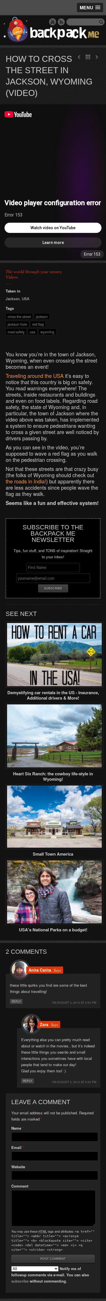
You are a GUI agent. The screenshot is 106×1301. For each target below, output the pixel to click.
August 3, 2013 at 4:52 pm (76, 1003)
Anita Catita (40, 970)
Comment (19, 1186)
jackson (42, 316)
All (88, 57)
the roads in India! (26, 481)
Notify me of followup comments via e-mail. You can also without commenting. (50, 1275)
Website (18, 1166)
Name (16, 1128)
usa (32, 331)
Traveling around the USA (35, 375)
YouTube (52, 22)
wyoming (47, 331)
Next (79, 57)
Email (16, 1147)
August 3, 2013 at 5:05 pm (76, 1082)
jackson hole (17, 324)
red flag (38, 324)
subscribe (20, 1281)
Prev (96, 57)
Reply (16, 1001)
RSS (61, 22)
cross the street (19, 316)
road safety (16, 331)
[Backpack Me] (53, 30)
